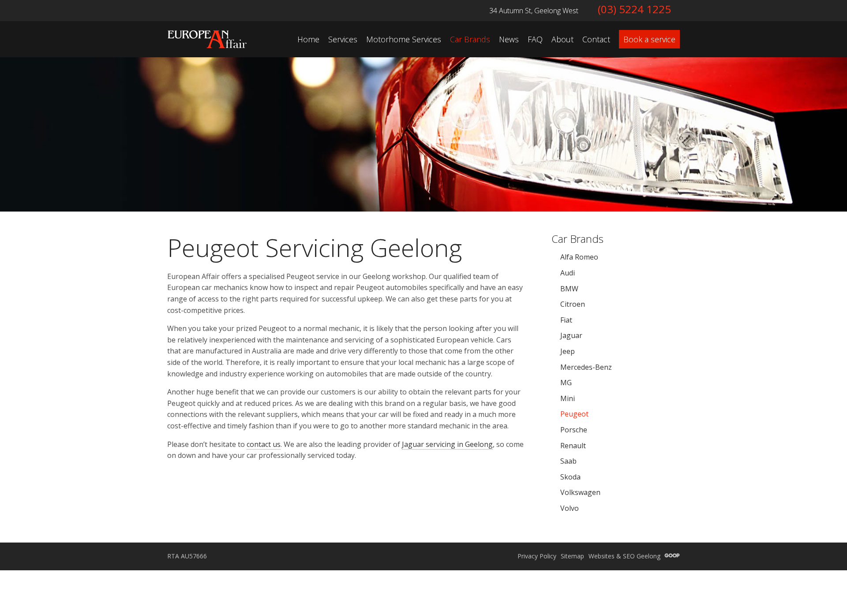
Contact (596, 39)
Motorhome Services (403, 39)
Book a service (649, 39)
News (509, 39)
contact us (264, 444)
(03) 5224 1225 (634, 9)
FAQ (535, 39)
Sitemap (572, 556)
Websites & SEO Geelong (625, 556)
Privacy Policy (536, 556)
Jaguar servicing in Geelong (447, 444)
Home (308, 39)
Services (342, 39)
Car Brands (470, 39)
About (562, 39)
